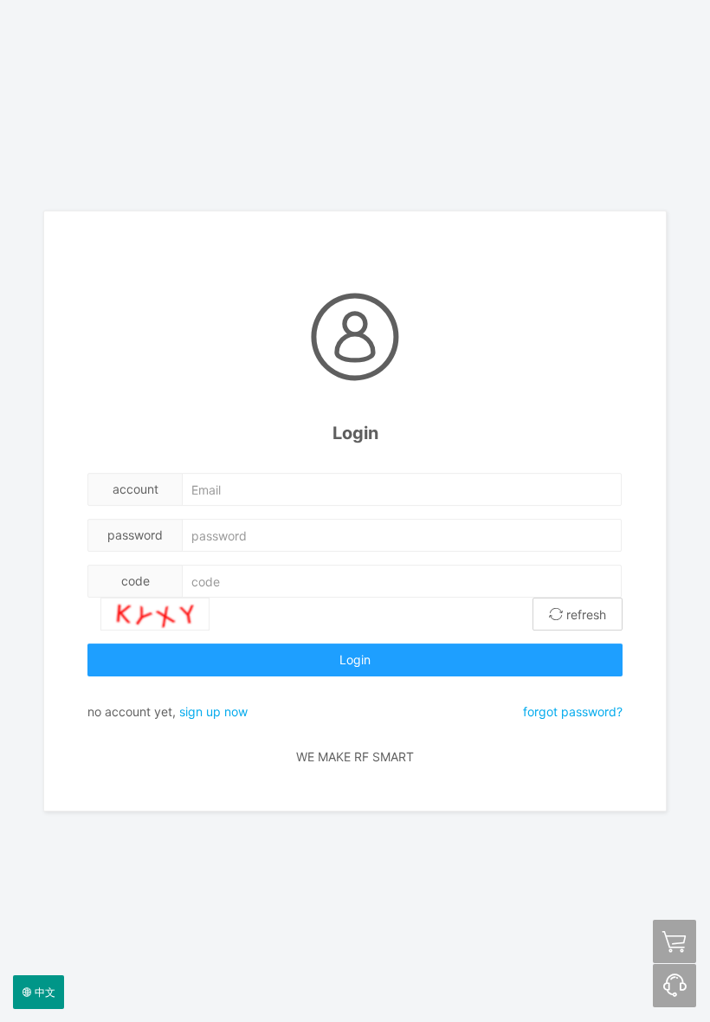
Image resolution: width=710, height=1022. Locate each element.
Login (355, 659)
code (135, 580)
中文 (43, 992)
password (135, 534)
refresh (584, 614)
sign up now (213, 711)
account (135, 489)
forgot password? (573, 711)
